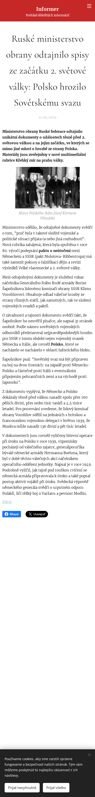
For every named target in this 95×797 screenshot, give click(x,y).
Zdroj (7, 502)
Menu (89, 5)
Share (14, 514)
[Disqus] (47, 579)
